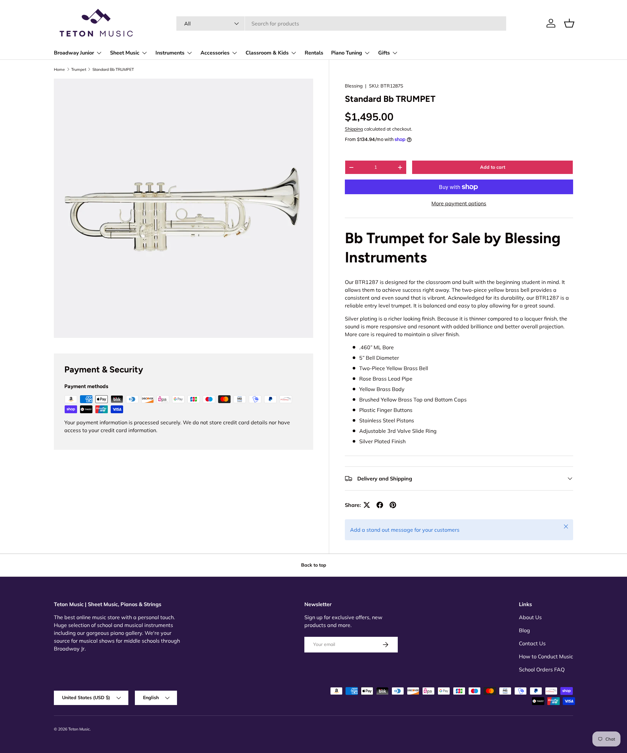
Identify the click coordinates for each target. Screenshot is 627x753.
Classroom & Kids (267, 52)
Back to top (313, 565)
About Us (530, 617)
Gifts (384, 52)
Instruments (170, 52)
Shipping (354, 129)
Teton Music (79, 729)
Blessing (353, 86)
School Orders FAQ (542, 669)
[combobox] (341, 23)
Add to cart (492, 167)
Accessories (215, 52)
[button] (569, 23)
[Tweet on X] (366, 504)
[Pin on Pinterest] (392, 504)
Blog (524, 630)
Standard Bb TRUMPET (113, 69)
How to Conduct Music (546, 656)
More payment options (458, 203)
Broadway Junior (74, 52)
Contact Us (532, 643)
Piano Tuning (346, 52)
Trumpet (78, 69)
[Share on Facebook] (379, 504)
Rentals (314, 52)
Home (59, 69)
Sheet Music (124, 52)
